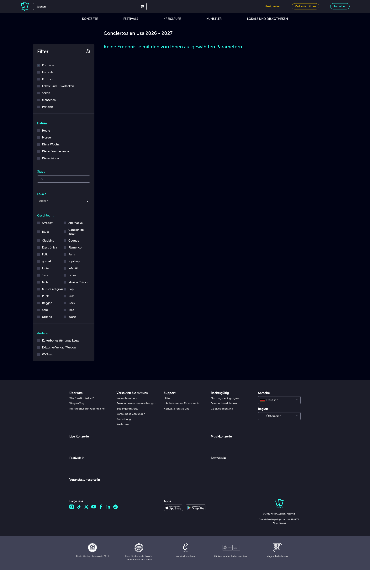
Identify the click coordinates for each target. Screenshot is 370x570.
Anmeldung (124, 419)
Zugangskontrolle (127, 408)
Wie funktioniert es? (81, 398)
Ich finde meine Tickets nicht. (182, 403)
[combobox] (63, 201)
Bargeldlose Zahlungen (131, 414)
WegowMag (76, 403)
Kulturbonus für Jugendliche (87, 408)
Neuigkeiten (273, 6)
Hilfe (167, 398)
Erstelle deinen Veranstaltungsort (137, 403)
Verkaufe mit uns (127, 398)
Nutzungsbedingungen (225, 398)
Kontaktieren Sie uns (176, 408)
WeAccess (123, 424)
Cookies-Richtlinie (222, 408)
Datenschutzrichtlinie (224, 403)
